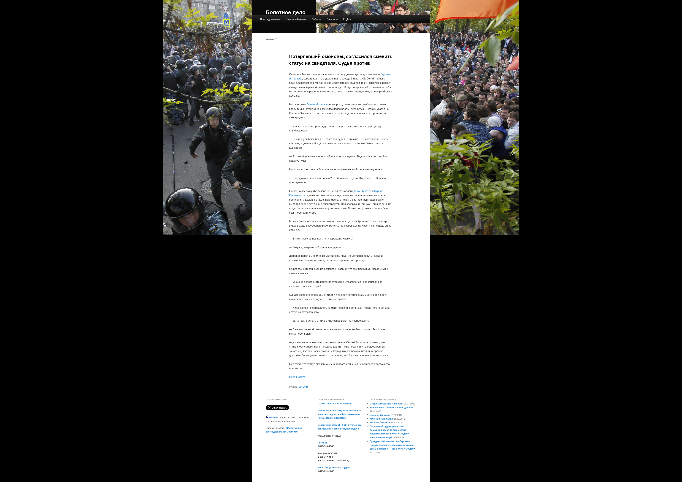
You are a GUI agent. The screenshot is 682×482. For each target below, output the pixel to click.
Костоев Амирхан (380, 422)
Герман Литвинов (317, 104)
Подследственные (270, 19)
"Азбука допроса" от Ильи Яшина (335, 403)
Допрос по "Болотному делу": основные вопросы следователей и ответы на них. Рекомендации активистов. (339, 414)
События (316, 19)
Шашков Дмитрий (380, 415)
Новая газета (297, 377)
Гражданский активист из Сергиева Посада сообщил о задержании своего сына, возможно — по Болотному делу (392, 444)
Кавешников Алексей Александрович (391, 407)
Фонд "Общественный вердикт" (334, 467)
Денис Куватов (362, 191)
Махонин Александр (381, 418)
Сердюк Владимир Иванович (386, 403)
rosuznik (273, 417)
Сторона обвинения (296, 19)
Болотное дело (285, 12)
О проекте (332, 19)
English (347, 19)
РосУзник (322, 442)
